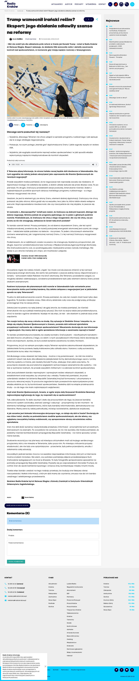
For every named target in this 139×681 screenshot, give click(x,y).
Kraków (51, 587)
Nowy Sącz (52, 600)
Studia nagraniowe (78, 670)
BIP (68, 593)
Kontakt (102, 4)
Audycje (68, 4)
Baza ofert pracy (73, 636)
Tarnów (51, 590)
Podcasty (79, 4)
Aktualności (57, 4)
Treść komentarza (16, 543)
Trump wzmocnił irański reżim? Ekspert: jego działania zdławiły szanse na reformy (55, 11)
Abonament (71, 590)
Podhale (52, 603)
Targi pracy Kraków (74, 610)
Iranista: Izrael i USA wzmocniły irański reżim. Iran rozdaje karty (34, 257)
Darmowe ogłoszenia (74, 649)
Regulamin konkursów (75, 587)
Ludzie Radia (71, 584)
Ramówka (64, 670)
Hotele (69, 623)
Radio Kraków (10, 11)
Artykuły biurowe (73, 633)
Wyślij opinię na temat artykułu (17, 505)
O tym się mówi (30, 39)
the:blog (70, 639)
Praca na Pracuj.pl (73, 600)
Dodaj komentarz (16, 561)
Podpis (11, 535)
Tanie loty (70, 620)
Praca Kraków (72, 603)
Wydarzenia (91, 4)
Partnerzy (70, 597)
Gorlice (51, 607)
